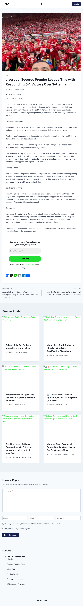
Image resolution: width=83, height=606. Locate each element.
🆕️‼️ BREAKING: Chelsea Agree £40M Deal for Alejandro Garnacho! (62, 397)
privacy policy (30, 265)
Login (76, 4)
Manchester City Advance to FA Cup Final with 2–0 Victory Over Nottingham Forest (64, 292)
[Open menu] (41, 4)
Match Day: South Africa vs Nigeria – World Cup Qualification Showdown (60, 348)
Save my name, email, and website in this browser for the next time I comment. (34, 524)
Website (60, 518)
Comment (8, 491)
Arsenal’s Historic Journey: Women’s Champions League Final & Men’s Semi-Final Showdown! (20, 293)
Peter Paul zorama (14, 457)
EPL (7, 75)
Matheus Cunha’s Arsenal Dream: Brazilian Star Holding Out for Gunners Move (61, 447)
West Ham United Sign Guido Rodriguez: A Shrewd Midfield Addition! (20, 397)
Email (33, 518)
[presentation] (20, 328)
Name (6, 518)
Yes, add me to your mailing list (17, 529)
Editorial (10, 89)
